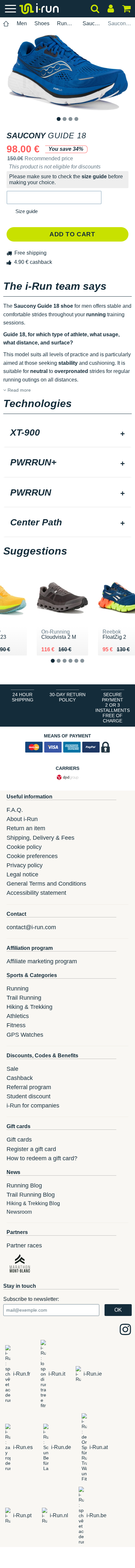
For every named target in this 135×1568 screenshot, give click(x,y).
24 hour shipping (22, 697)
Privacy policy (25, 865)
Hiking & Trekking (29, 1007)
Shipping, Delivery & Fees (40, 837)
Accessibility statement (36, 893)
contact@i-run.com (31, 927)
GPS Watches (25, 1034)
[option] (67, 73)
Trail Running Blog (31, 1194)
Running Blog (24, 1185)
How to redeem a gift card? (42, 1158)
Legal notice (22, 874)
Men (22, 23)
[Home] (6, 24)
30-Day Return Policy (67, 697)
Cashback (20, 1078)
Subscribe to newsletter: (31, 1299)
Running (66, 23)
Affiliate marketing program (42, 961)
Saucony (92, 23)
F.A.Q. (15, 810)
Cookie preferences (32, 856)
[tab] (67, 433)
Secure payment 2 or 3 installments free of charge (112, 707)
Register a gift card (31, 1149)
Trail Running (24, 997)
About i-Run (22, 819)
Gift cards (19, 1139)
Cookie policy (24, 847)
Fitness (16, 1025)
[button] (54, 197)
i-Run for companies (33, 1105)
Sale (12, 1069)
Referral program (29, 1087)
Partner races (24, 1245)
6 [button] (87, 666)
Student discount (28, 1096)
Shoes (41, 23)
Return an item (26, 828)
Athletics (18, 1016)
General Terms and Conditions (46, 883)
